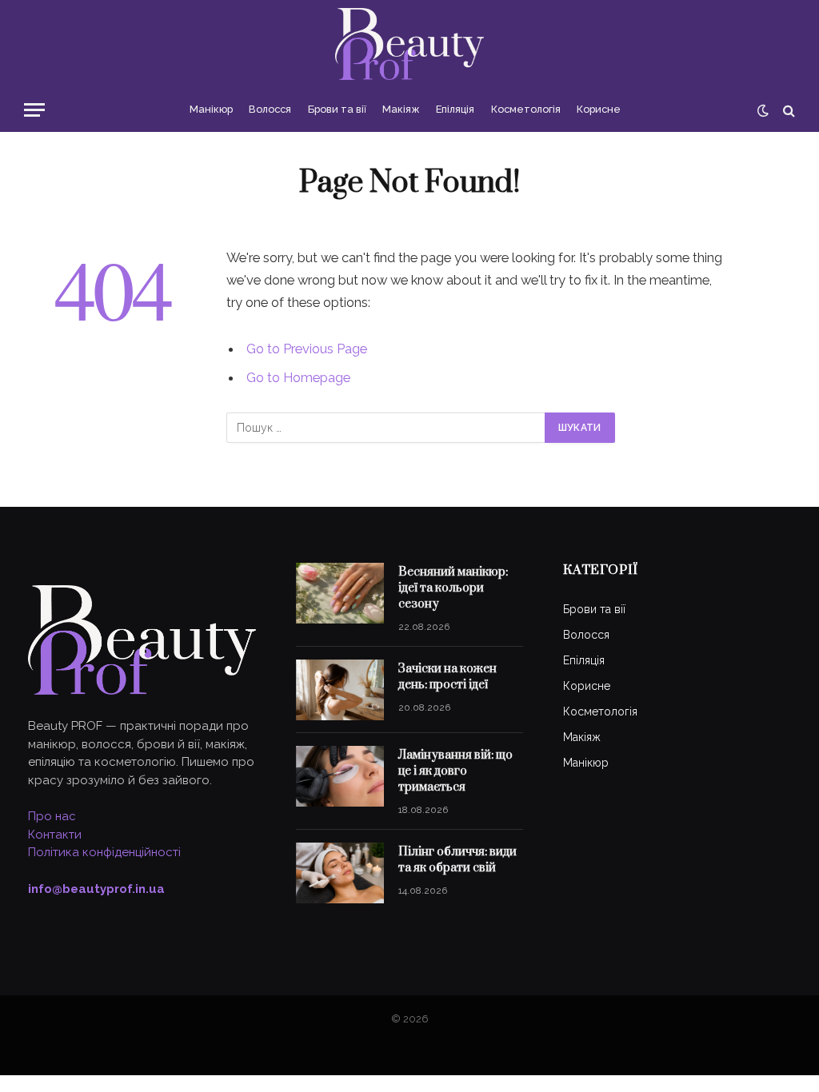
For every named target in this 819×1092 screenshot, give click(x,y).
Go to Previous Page (306, 349)
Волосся (270, 109)
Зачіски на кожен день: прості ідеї (447, 676)
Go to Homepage (298, 377)
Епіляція (455, 109)
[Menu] (34, 110)
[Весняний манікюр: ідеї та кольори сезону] (340, 593)
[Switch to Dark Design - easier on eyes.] (763, 110)
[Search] (787, 110)
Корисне (599, 109)
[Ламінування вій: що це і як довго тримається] (340, 776)
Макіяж (401, 109)
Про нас (52, 816)
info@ (96, 889)
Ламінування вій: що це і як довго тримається (455, 771)
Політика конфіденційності (104, 852)
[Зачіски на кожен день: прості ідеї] (340, 690)
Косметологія (526, 109)
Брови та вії (337, 109)
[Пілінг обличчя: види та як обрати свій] (340, 873)
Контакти (55, 834)
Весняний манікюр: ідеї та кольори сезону (453, 588)
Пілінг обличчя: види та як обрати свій (457, 859)
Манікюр (211, 109)
